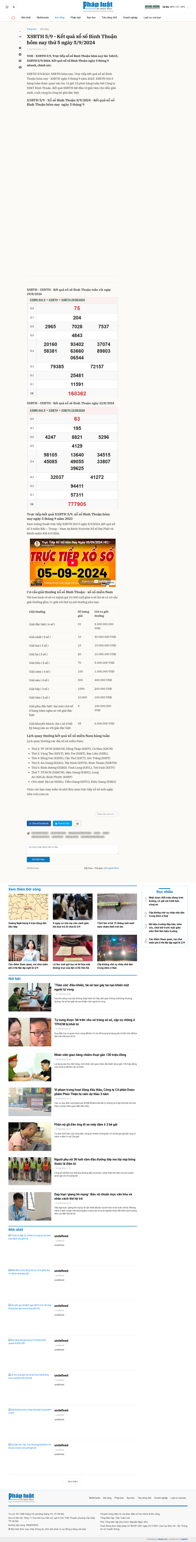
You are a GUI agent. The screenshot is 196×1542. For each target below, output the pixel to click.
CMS (162, 1539)
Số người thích (112, 868)
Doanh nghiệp (130, 17)
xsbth (106, 833)
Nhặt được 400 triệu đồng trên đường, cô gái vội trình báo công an (166, 901)
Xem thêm (73, 1481)
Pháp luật (76, 17)
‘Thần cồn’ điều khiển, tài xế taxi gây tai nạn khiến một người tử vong (91, 987)
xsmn (97, 833)
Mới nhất (26, 17)
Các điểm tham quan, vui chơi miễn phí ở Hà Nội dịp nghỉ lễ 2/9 (28, 966)
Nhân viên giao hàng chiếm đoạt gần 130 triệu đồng (90, 1055)
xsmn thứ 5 (57, 837)
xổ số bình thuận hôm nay (93, 837)
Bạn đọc (91, 17)
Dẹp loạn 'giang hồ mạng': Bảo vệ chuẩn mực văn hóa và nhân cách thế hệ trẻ (93, 1196)
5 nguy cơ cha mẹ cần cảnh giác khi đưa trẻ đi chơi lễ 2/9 (71, 925)
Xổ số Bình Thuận (39, 833)
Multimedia (43, 17)
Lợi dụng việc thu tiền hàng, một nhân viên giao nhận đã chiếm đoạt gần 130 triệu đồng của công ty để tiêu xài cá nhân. (95, 1065)
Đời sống (59, 17)
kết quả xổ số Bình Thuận (79, 833)
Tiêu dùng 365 (109, 17)
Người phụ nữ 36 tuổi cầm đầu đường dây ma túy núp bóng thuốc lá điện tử (94, 1161)
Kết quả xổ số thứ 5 (40, 837)
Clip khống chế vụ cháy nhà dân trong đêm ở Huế (115, 966)
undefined (61, 1236)
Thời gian (98, 868)
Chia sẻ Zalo (64, 823)
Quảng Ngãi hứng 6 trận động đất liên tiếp (27, 925)
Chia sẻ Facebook (40, 823)
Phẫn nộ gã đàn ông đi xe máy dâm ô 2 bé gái (85, 1124)
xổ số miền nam (58, 833)
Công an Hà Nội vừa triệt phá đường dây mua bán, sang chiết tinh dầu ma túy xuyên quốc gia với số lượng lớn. (94, 1174)
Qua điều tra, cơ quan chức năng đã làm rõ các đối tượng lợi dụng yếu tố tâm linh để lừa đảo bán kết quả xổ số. (95, 1035)
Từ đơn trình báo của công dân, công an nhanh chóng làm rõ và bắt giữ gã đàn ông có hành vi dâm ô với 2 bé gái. (95, 1135)
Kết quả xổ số (72, 837)
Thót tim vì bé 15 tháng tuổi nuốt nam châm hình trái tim (115, 925)
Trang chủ (31, 29)
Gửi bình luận (38, 859)
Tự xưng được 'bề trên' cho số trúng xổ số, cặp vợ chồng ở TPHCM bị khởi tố (94, 1022)
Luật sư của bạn (152, 17)
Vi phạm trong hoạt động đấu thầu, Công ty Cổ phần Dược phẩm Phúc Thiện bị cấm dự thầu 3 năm (94, 1092)
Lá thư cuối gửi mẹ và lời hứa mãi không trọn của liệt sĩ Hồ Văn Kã (71, 966)
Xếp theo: (88, 868)
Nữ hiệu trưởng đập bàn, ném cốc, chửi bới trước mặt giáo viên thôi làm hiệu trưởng (165, 928)
